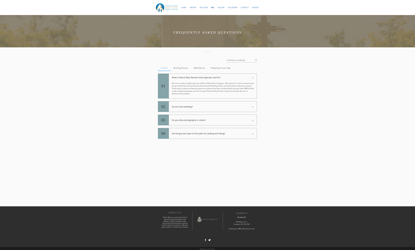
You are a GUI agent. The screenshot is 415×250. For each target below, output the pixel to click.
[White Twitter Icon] (209, 240)
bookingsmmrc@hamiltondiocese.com (242, 229)
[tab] (164, 68)
